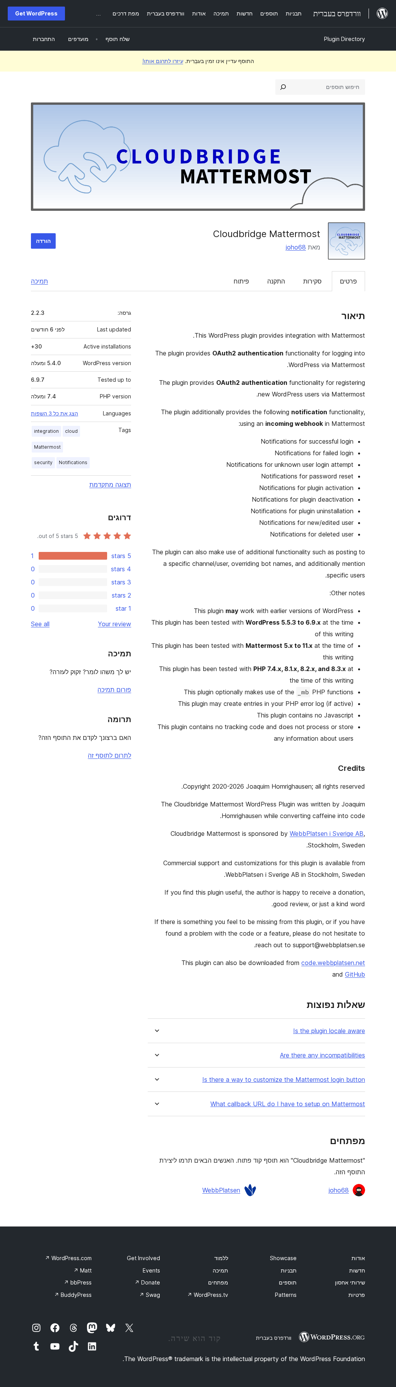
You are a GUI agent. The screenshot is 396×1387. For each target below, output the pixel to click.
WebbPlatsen (221, 1190)
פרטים (348, 281)
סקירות (312, 281)
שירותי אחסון (350, 1282)
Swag (149, 1294)
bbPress (78, 1282)
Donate (147, 1282)
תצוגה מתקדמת (110, 485)
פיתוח (241, 281)
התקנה (276, 281)
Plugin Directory (344, 39)
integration (46, 431)
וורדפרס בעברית (273, 1338)
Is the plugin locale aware (329, 1031)
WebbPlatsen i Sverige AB (327, 833)
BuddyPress (73, 1294)
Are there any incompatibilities (322, 1055)
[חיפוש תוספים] (283, 87)
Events (151, 1270)
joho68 (296, 247)
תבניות (289, 1270)
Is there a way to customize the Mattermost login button (283, 1079)
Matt (82, 1270)
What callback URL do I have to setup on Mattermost (287, 1104)
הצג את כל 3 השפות (54, 413)
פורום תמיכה (114, 690)
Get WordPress (36, 13)
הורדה (43, 240)
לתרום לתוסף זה (109, 755)
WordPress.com (68, 1258)
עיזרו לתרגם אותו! (162, 61)
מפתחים (218, 1282)
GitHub (355, 974)
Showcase (283, 1258)
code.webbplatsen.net (333, 963)
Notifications (73, 462)
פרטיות (356, 1294)
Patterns (286, 1294)
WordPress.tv (207, 1294)
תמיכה (39, 281)
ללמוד (221, 1258)
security (43, 462)
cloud (71, 431)
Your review (114, 624)
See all (40, 624)
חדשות (357, 1270)
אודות (358, 1258)
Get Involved (143, 1258)
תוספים (288, 1282)
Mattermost (47, 447)
